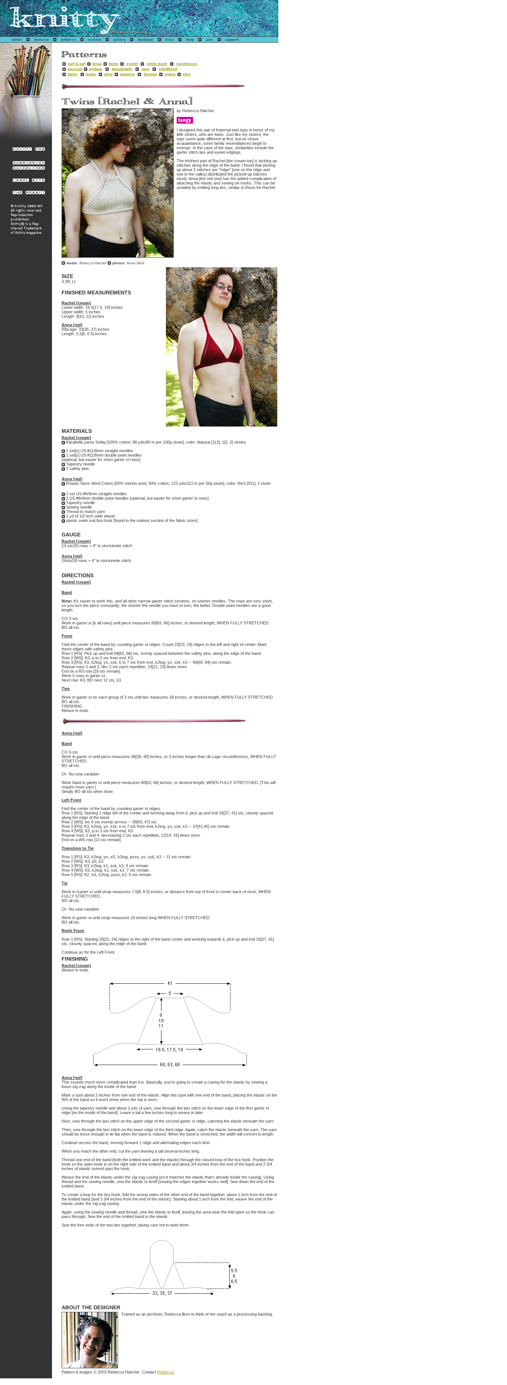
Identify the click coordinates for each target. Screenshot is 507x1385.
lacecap (75, 69)
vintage (95, 69)
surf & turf (76, 64)
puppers (127, 74)
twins (113, 64)
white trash (157, 64)
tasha (91, 74)
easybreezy (186, 64)
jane (146, 69)
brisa (97, 64)
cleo (186, 74)
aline (108, 74)
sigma (170, 74)
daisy (73, 74)
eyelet (132, 64)
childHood (168, 69)
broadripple (122, 69)
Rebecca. (165, 1372)
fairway (150, 74)
